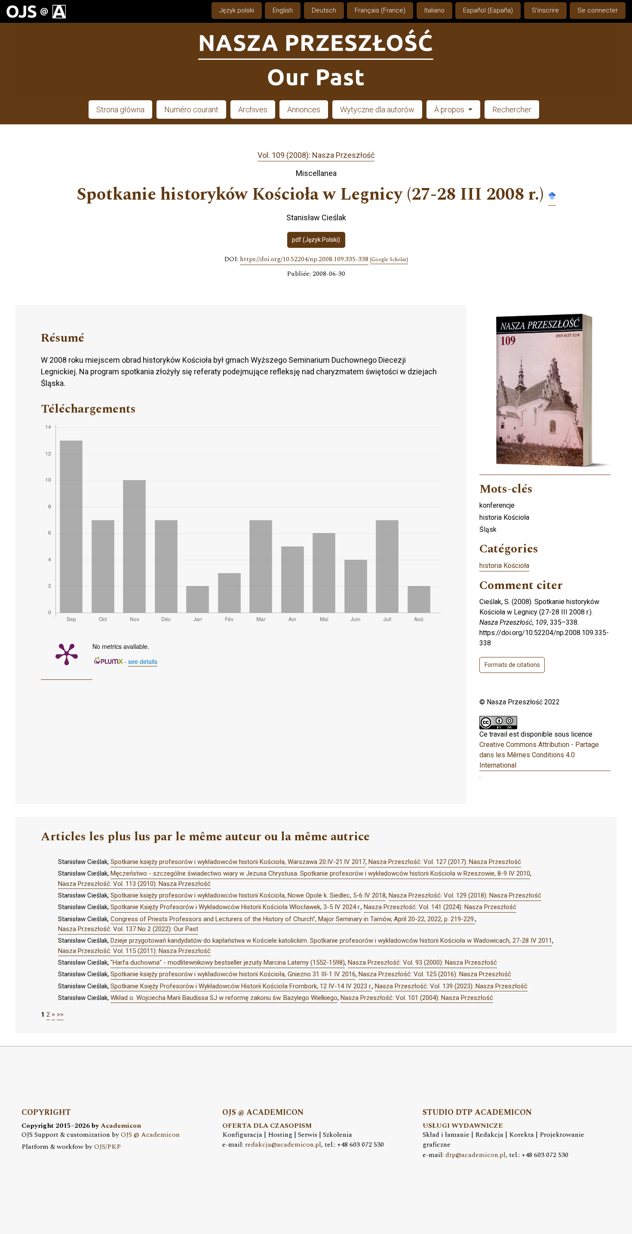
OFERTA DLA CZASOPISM (267, 1126)
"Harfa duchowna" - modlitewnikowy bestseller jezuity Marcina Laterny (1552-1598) (227, 962)
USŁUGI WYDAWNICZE (463, 1126)
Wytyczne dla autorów (377, 109)
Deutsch (324, 10)
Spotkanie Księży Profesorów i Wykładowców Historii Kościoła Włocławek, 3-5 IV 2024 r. (235, 907)
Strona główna (120, 109)
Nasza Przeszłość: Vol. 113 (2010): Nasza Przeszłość (134, 884)
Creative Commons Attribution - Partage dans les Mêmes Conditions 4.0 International (539, 754)
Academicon (121, 1126)
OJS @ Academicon (150, 1135)
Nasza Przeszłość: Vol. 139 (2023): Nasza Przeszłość (451, 986)
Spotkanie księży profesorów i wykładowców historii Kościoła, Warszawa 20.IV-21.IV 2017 (237, 862)
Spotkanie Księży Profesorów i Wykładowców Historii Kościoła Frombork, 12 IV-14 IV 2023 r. (241, 986)
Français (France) (380, 10)
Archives (252, 109)
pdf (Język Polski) (316, 239)
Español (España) (488, 10)
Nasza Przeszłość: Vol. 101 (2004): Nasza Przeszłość (417, 998)
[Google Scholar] (552, 195)
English (283, 10)
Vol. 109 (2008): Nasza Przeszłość (316, 155)
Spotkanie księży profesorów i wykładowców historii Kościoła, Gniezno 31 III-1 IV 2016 (233, 974)
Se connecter (597, 10)
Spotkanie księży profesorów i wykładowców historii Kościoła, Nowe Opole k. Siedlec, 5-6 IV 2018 (248, 895)
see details (142, 661)
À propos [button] (450, 109)
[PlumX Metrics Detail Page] (66, 653)
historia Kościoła (504, 565)
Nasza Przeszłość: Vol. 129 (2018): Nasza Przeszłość (465, 895)
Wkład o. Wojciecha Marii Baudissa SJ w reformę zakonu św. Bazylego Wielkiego (223, 998)
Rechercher (511, 109)
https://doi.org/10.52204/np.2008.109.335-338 (304, 259)
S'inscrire (545, 10)
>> (60, 1014)
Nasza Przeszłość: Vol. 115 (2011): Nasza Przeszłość (134, 951)
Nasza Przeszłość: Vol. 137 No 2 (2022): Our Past (128, 929)
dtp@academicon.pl (475, 1155)
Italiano (434, 10)
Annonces (303, 109)
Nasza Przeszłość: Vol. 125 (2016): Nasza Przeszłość (435, 974)
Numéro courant (191, 109)
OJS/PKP (107, 1147)
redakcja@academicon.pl (283, 1145)
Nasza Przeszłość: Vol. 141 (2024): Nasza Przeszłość (440, 907)
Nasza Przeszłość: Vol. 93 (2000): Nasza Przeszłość (422, 962)
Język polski (236, 10)
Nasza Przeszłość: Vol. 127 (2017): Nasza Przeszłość (444, 862)
